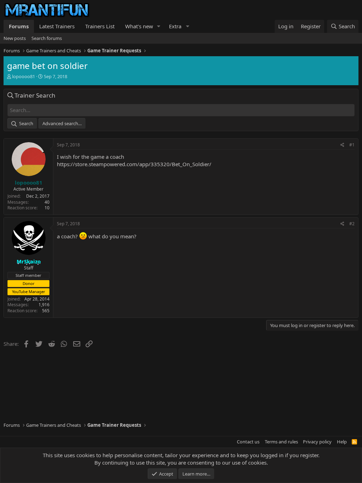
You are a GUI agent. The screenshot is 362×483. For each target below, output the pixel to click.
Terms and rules (281, 441)
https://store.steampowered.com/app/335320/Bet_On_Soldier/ (134, 164)
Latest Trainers (57, 26)
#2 (352, 224)
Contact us (248, 441)
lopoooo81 (23, 76)
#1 (352, 145)
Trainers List (100, 26)
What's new (139, 26)
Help (342, 441)
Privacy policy (317, 441)
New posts (15, 38)
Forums (19, 26)
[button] (159, 26)
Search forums (46, 38)
